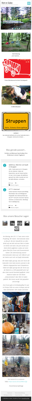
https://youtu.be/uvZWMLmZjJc (18, 381)
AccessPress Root (25, 398)
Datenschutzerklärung (20, 392)
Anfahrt (16, 133)
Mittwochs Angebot (14, 185)
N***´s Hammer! (14, 189)
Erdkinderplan (16, 107)
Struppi (11, 183)
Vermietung (16, 54)
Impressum (9, 392)
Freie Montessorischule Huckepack (16, 80)
